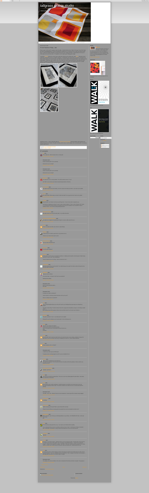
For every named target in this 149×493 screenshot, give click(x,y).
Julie (44, 450)
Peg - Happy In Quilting (47, 368)
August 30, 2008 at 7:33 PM (48, 237)
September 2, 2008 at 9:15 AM (48, 429)
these (77, 56)
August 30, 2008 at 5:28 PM (48, 208)
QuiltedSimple (45, 414)
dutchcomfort (45, 405)
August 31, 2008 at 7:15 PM (48, 355)
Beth (44, 374)
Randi (44, 335)
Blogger (76, 477)
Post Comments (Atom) (49, 469)
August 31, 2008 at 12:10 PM (48, 339)
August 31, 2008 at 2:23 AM (48, 299)
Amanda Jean (45, 398)
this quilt (46, 56)
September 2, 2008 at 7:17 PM (48, 446)
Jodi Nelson (45, 433)
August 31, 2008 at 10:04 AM (48, 320)
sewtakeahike (45, 264)
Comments (104, 146)
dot (43, 153)
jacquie (98, 47)
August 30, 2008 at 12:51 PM (48, 183)
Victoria (44, 359)
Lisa (43, 343)
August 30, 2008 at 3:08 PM (48, 190)
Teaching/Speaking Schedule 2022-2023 (56, 42)
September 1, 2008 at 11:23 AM (48, 379)
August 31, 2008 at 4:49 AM (48, 311)
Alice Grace (45, 247)
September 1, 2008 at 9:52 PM (48, 401)
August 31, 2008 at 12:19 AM (48, 280)
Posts (103, 144)
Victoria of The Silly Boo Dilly (64, 141)
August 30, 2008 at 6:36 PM (48, 228)
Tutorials (66, 42)
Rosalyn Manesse (46, 240)
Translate (104, 140)
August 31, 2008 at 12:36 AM (48, 287)
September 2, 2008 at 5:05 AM (48, 410)
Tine (44, 302)
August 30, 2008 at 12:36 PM (48, 174)
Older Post (84, 467)
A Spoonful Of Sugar (47, 211)
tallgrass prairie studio (57, 6)
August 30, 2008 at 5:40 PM (48, 214)
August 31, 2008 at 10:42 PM (48, 364)
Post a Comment (45, 464)
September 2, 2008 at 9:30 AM (48, 436)
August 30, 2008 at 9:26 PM (48, 250)
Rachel (44, 225)
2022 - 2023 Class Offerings (79, 42)
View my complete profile (94, 57)
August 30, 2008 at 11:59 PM (48, 268)
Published (45, 42)
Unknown (45, 254)
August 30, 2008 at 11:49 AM (48, 156)
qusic (44, 324)
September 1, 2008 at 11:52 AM (48, 388)
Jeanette (44, 200)
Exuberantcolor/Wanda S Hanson (49, 218)
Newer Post (42, 467)
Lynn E (44, 193)
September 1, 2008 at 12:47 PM (49, 394)
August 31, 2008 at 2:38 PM (48, 346)
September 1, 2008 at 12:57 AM (49, 371)
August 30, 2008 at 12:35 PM (48, 165)
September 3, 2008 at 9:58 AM (48, 455)
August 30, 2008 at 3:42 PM (48, 196)
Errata (71, 42)
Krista (44, 382)
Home (40, 42)
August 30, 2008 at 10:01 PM (48, 260)
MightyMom (45, 272)
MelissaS (44, 231)
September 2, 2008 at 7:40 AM (48, 419)
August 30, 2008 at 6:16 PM (48, 221)
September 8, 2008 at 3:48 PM (48, 462)
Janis (44, 423)
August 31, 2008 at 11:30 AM (48, 331)
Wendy (44, 440)
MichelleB (45, 315)
